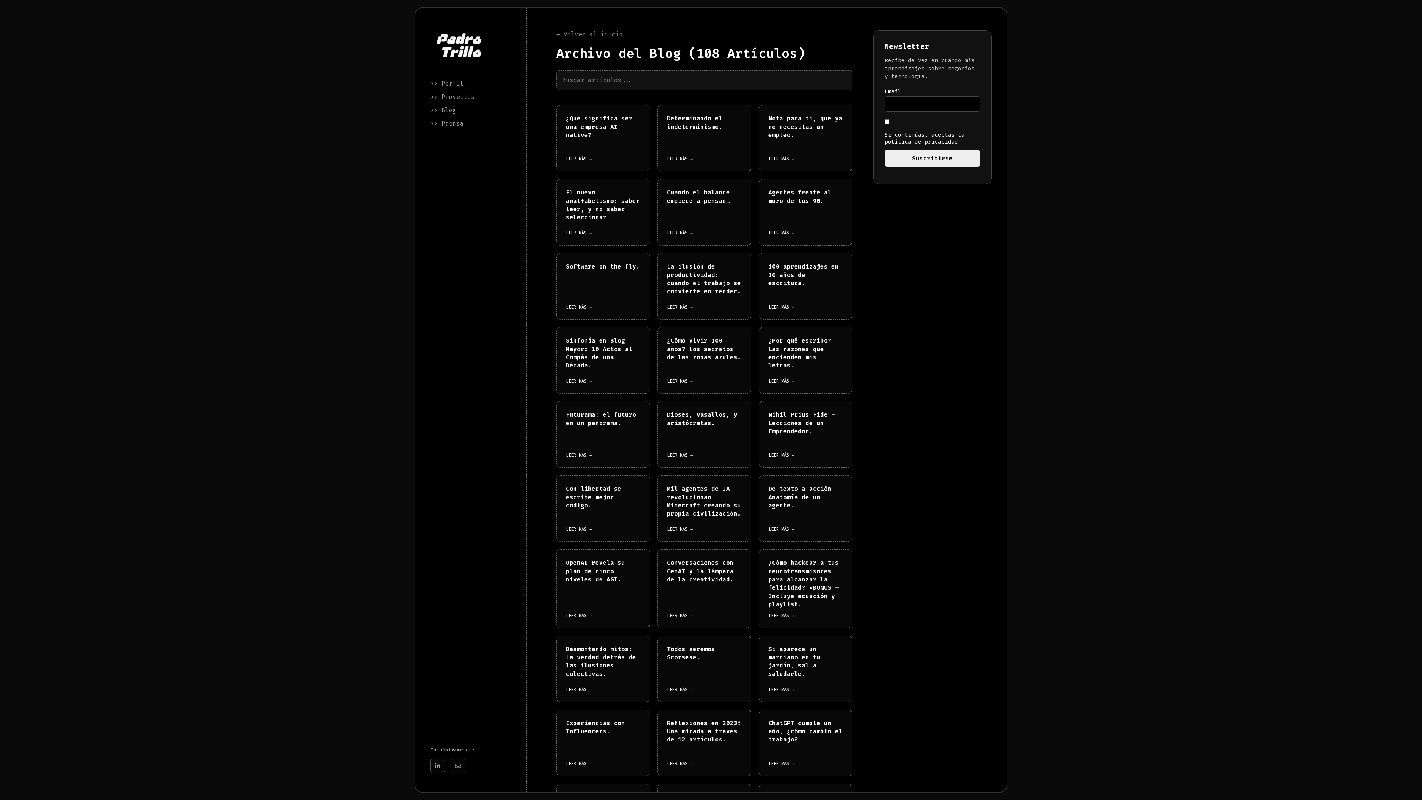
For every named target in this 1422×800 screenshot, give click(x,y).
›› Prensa (447, 123)
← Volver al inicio (589, 34)
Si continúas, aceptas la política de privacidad (925, 138)
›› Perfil (447, 83)
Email (893, 91)
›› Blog (443, 110)
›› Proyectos (452, 97)
